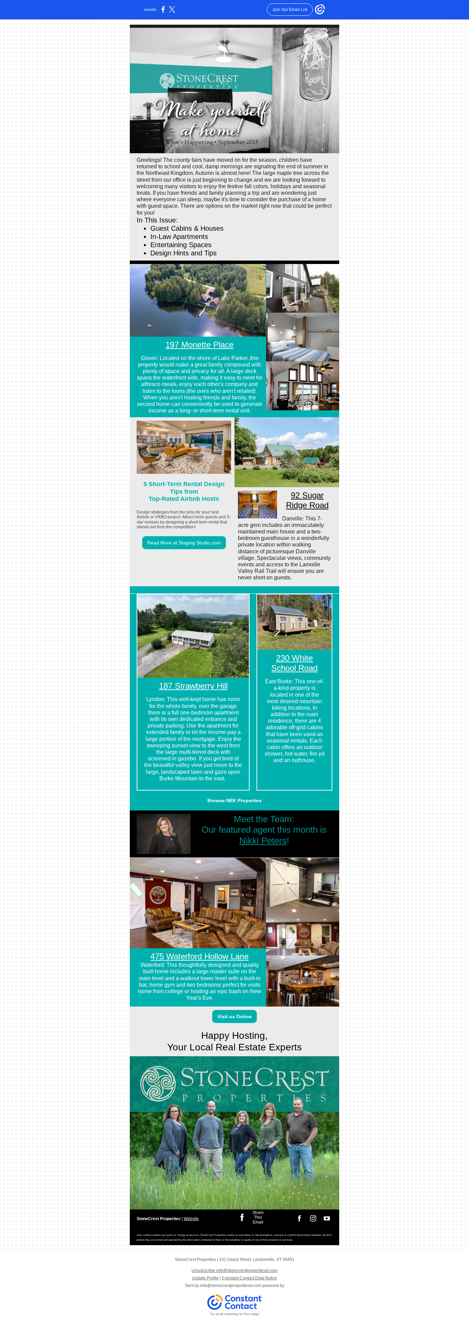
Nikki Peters (263, 840)
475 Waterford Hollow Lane (199, 956)
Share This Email (258, 1217)
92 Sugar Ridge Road (307, 500)
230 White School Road (294, 663)
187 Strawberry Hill (193, 685)
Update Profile (205, 1278)
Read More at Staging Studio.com (184, 542)
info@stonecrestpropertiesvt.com (230, 1285)
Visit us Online (234, 1016)
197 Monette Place (199, 344)
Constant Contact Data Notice (249, 1278)
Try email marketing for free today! (235, 1314)
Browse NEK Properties (234, 800)
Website (191, 1218)
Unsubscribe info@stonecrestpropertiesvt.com (234, 1270)
